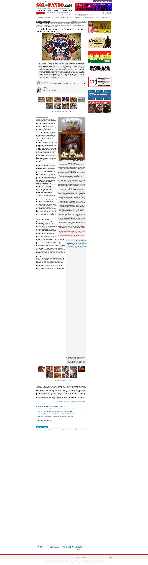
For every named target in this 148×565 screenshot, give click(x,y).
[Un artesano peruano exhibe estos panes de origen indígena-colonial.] (73, 369)
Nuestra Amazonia (63, 15)
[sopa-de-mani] (99, 47)
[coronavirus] (99, 112)
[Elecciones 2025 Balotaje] (99, 62)
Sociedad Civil (73, 15)
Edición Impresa (102, 560)
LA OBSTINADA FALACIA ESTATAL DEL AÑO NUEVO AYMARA (68, 546)
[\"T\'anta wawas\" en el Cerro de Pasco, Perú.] (65, 369)
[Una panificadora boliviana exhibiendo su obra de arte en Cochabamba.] (81, 369)
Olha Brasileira (74, 562)
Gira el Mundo (67, 17)
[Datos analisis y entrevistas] (93, 10)
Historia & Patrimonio (81, 21)
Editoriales (40, 17)
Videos (97, 17)
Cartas (97, 15)
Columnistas (90, 15)
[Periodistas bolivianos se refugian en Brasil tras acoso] (99, 99)
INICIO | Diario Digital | (41, 1)
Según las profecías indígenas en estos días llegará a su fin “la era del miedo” (55, 411)
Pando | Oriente (41, 15)
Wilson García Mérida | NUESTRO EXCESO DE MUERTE (51, 406)
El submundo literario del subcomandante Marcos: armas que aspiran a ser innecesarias (57, 408)
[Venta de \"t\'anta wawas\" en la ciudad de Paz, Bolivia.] (57, 369)
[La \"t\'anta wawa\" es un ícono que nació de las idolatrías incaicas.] (41, 369)
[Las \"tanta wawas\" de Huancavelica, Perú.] (49, 375)
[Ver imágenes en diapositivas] (61, 111)
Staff (102, 15)
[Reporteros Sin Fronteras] (99, 73)
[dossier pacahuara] (99, 32)
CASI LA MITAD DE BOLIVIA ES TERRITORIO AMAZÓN (58, 12)
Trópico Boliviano (46, 560)
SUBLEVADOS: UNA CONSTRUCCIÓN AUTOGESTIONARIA (55, 546)
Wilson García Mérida (43, 117)
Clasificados (104, 17)
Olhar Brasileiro (77, 17)
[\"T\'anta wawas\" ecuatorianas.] (49, 369)
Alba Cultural (82, 15)
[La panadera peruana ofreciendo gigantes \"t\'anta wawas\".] (65, 375)
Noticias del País (51, 15)
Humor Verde (101, 562)
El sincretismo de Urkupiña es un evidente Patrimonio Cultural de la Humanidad (55, 416)
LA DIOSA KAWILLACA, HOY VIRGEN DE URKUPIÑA (42, 546)
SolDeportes (58, 17)
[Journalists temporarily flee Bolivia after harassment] (99, 86)
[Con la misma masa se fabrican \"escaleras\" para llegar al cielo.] (73, 375)
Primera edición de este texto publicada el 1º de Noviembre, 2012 (71, 401)
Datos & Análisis (48, 17)
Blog (106, 15)
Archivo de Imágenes (88, 17)
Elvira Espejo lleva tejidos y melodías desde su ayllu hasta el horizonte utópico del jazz (57, 413)
